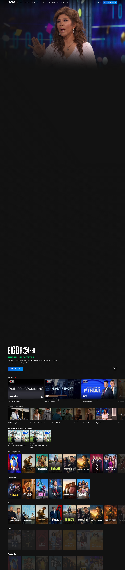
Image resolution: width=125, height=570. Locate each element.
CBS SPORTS (36, 2)
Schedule (52, 2)
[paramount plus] (11, 2)
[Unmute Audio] (115, 369)
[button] (26, 392)
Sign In (98, 2)
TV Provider (61, 2)
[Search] (68, 2)
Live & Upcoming (26, 428)
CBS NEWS (27, 2)
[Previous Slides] (4, 439)
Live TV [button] (44, 2)
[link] (110, 2)
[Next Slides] (121, 439)
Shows (19, 2)
